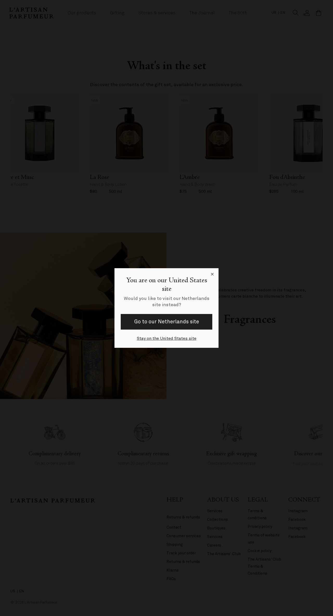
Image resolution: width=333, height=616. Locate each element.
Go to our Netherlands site (166, 321)
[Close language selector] (212, 274)
